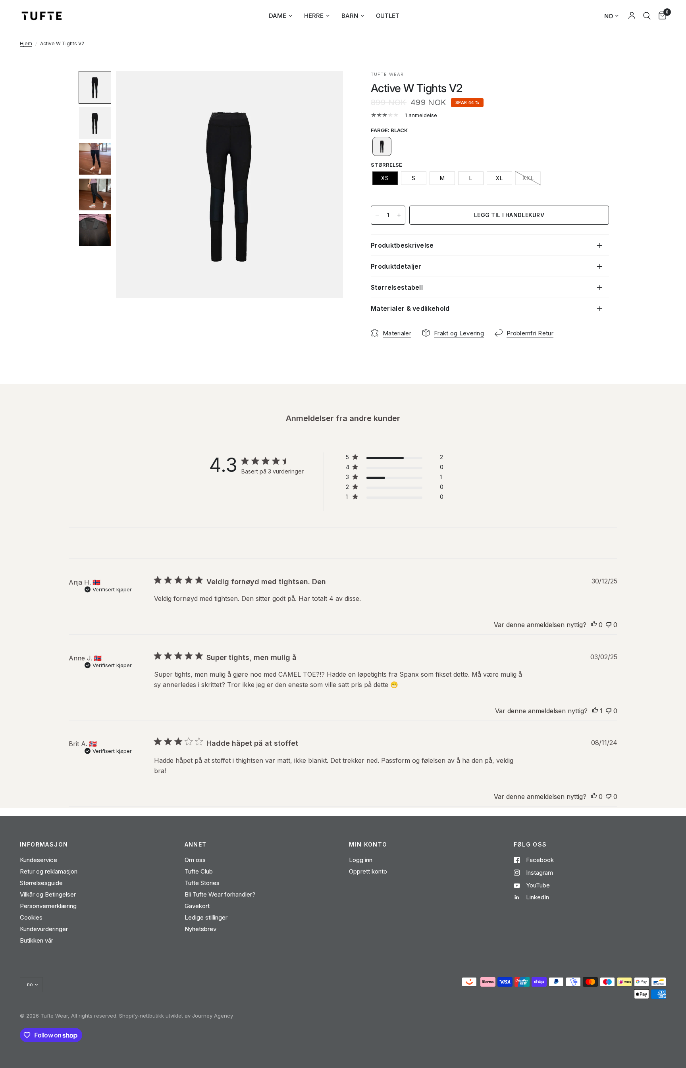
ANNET (196, 844)
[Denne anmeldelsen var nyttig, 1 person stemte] (595, 711)
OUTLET (387, 15)
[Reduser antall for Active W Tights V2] (377, 215)
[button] (95, 87)
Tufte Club (199, 871)
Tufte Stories (202, 883)
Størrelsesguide (41, 883)
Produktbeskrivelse (402, 245)
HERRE (314, 15)
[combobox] (647, 16)
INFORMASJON (44, 844)
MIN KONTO (368, 844)
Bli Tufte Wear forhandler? (220, 894)
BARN (349, 15)
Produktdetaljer (396, 266)
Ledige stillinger (206, 917)
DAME (277, 15)
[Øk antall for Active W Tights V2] (399, 215)
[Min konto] (631, 16)
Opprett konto (368, 871)
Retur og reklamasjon (48, 871)
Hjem (26, 43)
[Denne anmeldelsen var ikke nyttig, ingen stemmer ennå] (608, 625)
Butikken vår (36, 940)
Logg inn (360, 860)
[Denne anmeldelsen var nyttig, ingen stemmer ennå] (594, 625)
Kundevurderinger (44, 929)
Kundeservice (38, 860)
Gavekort (197, 906)
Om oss (195, 860)
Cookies (31, 917)
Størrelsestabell (397, 287)
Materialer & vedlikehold (410, 308)
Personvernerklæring (48, 906)
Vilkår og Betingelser (48, 894)
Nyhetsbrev (200, 929)
